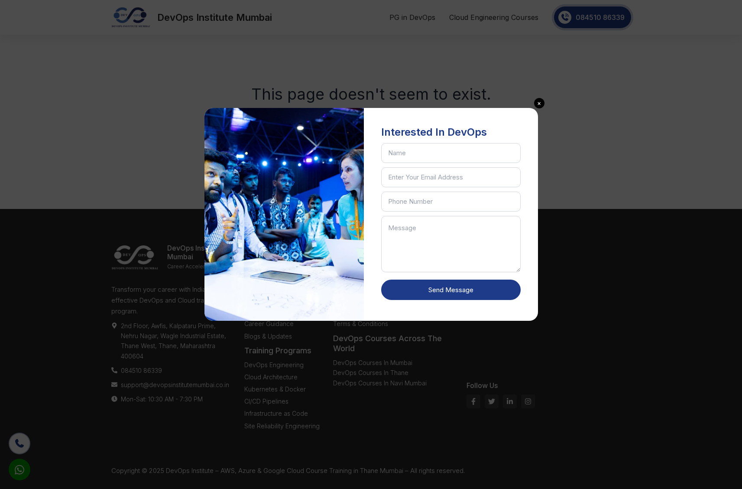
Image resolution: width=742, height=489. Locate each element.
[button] (539, 103)
